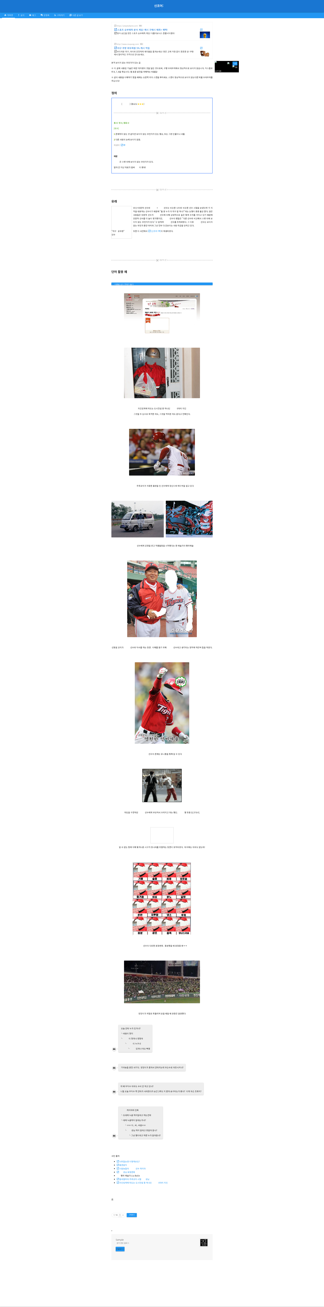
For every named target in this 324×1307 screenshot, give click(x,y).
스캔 (235, 64)
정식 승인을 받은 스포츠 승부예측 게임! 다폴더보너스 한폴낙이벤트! (146, 33)
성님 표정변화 (127, 1172)
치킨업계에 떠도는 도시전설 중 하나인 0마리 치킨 (143, 1182)
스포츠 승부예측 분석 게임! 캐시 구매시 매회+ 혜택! (142, 29)
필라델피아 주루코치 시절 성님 (134, 1179)
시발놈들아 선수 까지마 (132, 1168)
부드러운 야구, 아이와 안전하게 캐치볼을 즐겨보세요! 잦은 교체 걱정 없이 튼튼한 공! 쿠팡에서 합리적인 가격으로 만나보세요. (154, 53)
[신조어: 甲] (156, 231)
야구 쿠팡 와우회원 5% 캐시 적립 (133, 48)
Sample (120, 1239)
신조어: (162, 5)
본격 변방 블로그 (123, 1243)
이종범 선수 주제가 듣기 (124, 284)
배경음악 (123, 1164)
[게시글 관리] (123, 1215)
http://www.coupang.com (128, 44)
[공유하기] (120, 1215)
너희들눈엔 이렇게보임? (129, 1161)
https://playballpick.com (127, 25)
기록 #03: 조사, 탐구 (150, 7)
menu (5, 5)
